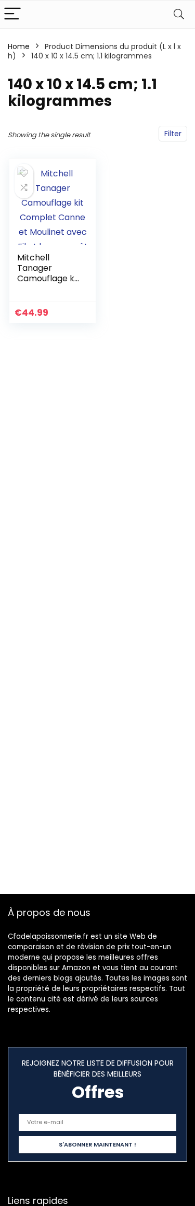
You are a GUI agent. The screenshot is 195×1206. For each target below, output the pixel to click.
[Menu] (12, 14)
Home (19, 46)
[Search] (178, 14)
